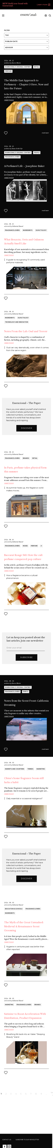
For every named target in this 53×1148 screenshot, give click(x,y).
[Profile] (46, 15)
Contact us (6, 1139)
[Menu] (3, 15)
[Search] (50, 15)
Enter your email (14, 648)
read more (45, 133)
